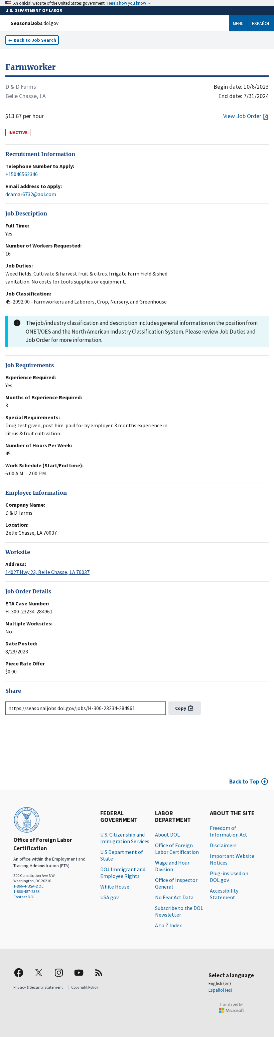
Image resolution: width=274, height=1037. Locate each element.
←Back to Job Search (32, 40)
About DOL (167, 834)
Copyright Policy (84, 987)
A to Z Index (168, 925)
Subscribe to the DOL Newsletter (179, 911)
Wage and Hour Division (172, 866)
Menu (238, 23)
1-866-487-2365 (26, 891)
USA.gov (109, 897)
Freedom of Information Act (228, 831)
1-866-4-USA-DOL (28, 886)
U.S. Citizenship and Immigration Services (124, 838)
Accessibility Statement (224, 894)
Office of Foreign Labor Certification (177, 848)
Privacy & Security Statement (38, 987)
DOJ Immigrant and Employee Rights (122, 872)
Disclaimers (223, 845)
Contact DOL (24, 896)
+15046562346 (21, 174)
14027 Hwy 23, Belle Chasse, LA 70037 (47, 572)
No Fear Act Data (174, 897)
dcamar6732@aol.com (30, 194)
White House (114, 886)
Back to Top (244, 781)
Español (261, 23)
